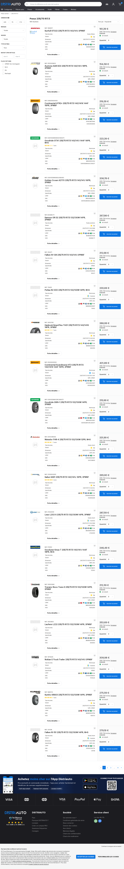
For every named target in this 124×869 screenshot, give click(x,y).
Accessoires (39, 9)
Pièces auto (20, 9)
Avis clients (67, 828)
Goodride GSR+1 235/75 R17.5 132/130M (66, 402)
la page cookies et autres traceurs (38, 864)
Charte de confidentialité (72, 833)
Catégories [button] (8, 9)
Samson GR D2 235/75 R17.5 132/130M (65, 217)
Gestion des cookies (70, 826)
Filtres (57, 9)
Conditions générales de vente (73, 820)
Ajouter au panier (112, 47)
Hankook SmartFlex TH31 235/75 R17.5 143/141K (67, 325)
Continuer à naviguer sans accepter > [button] (111, 846)
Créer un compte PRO (39, 826)
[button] (107, 4)
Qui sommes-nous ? (70, 818)
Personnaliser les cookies (108, 856)
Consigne (35, 831)
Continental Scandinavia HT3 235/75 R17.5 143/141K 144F (64, 364)
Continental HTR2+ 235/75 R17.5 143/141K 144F (66, 103)
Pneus (30, 9)
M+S (6, 67)
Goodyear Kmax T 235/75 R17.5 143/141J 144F (66, 549)
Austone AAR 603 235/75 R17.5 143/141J (66, 65)
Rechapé (8, 73)
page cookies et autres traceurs (21, 861)
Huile (50, 9)
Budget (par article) (8, 52)
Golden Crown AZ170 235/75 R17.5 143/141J (68, 180)
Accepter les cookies (85, 856)
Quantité (102, 40)
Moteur (73, 9)
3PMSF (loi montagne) (12, 64)
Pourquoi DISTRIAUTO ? (40, 820)
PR (6, 70)
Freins (65, 9)
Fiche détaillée (52, 54)
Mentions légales (69, 831)
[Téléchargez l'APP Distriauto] (90, 780)
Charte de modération (70, 836)
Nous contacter (68, 823)
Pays (33, 818)
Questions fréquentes (39, 828)
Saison (3, 35)
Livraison (35, 823)
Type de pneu (5, 44)
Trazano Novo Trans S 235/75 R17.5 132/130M (68, 587)
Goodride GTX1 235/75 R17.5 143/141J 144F (67, 140)
